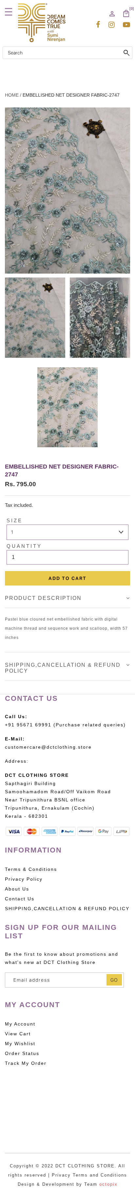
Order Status (22, 1053)
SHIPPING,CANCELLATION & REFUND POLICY (67, 908)
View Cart (18, 1033)
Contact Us (19, 898)
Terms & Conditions (31, 869)
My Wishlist (20, 1043)
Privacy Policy (24, 879)
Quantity (24, 546)
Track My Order (26, 1063)
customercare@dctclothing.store (48, 747)
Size (15, 520)
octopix (108, 1184)
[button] (9, 12)
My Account (20, 1023)
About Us (17, 889)
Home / (13, 95)
